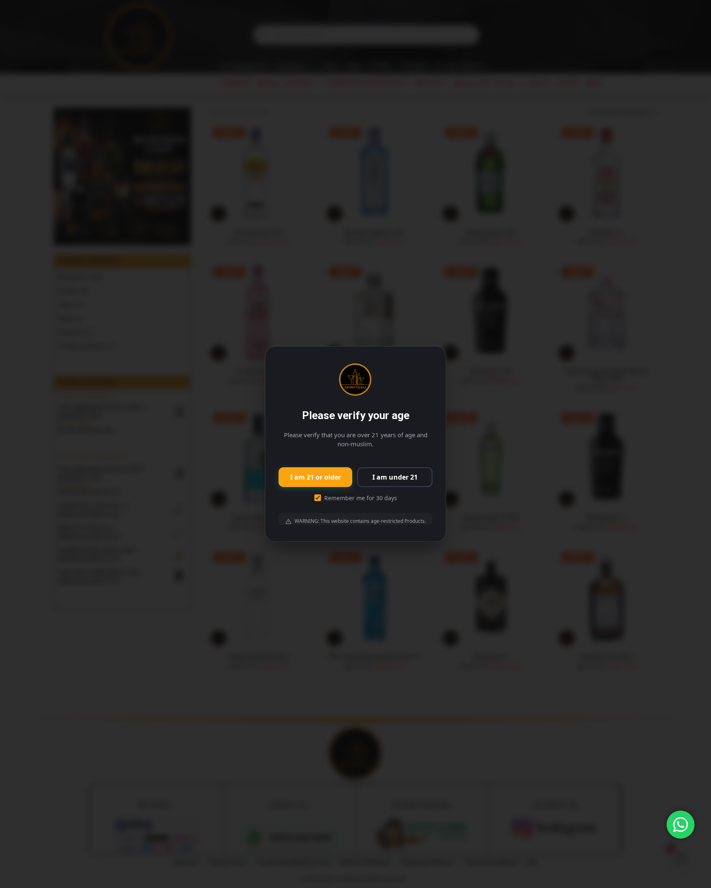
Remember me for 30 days (360, 498)
